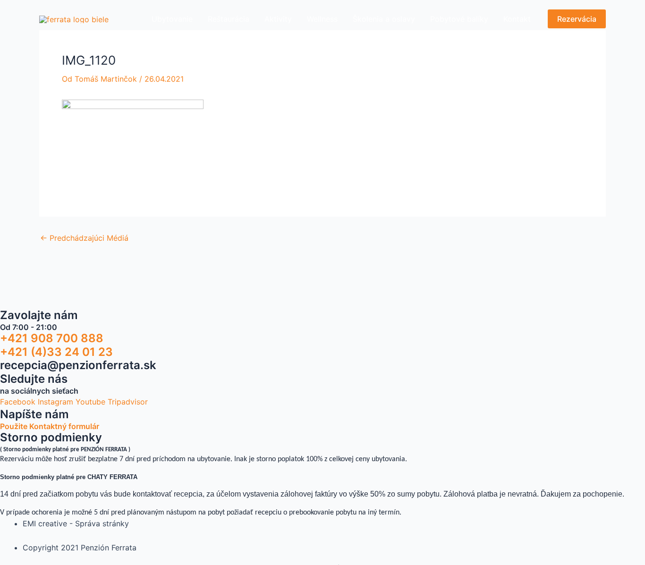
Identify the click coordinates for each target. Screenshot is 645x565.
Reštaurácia (228, 19)
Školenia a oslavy (384, 19)
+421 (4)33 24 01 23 (56, 352)
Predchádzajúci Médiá (84, 238)
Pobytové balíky (459, 19)
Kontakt (517, 19)
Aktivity (278, 19)
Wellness (322, 19)
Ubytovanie (172, 19)
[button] (577, 18)
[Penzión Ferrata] (74, 18)
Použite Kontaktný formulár (49, 426)
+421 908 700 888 (51, 338)
